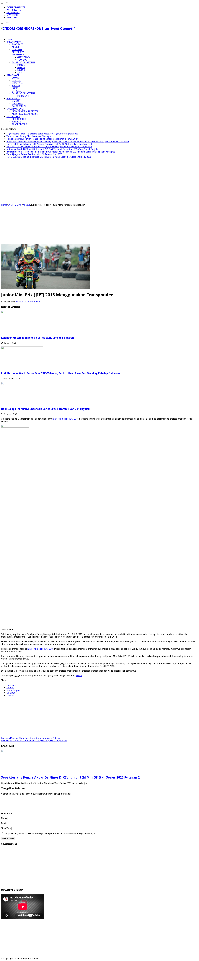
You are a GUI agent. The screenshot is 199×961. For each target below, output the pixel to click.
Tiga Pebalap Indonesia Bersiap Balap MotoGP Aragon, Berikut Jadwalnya (42, 133)
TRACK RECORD (19, 124)
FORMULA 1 (23, 96)
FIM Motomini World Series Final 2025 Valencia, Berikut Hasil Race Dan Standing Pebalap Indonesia (60, 373)
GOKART (16, 78)
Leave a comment (32, 301)
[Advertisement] (99, 183)
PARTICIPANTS (13, 10)
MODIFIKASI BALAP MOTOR (25, 111)
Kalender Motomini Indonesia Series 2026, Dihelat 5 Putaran (37, 337)
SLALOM (16, 85)
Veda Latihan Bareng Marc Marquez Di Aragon (28, 136)
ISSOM (15, 88)
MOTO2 (21, 67)
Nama (4, 818)
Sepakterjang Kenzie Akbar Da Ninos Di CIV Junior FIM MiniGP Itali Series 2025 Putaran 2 (70, 777)
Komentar (6, 813)
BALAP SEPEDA (19, 106)
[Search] (2, 3)
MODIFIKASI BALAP (15, 109)
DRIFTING (16, 80)
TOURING (22, 60)
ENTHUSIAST (12, 12)
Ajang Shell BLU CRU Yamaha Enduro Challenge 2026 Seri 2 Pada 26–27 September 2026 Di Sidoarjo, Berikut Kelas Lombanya (67, 141)
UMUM (15, 101)
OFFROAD (16, 90)
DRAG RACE (17, 83)
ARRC (19, 72)
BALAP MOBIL (13, 75)
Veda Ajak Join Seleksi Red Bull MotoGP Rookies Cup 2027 (34, 154)
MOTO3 (21, 70)
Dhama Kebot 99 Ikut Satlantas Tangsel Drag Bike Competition (34, 740)
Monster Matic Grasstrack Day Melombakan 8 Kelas (30, 738)
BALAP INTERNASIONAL (23, 62)
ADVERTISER (12, 15)
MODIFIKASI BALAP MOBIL (24, 114)
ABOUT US (11, 17)
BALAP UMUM (13, 98)
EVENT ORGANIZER (15, 7)
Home (9, 39)
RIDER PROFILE (19, 119)
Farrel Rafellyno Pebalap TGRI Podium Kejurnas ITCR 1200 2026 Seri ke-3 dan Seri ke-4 (49, 144)
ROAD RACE (17, 44)
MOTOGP (21, 65)
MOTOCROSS (18, 52)
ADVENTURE (18, 54)
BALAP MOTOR (13, 42)
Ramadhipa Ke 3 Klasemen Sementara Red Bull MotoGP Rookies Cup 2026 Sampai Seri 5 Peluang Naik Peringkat (60, 151)
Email (4, 823)
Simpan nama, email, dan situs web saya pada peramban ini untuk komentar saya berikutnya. (49, 833)
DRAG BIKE (17, 49)
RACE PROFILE (13, 116)
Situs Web (6, 828)
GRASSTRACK (23, 57)
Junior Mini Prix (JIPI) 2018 (65, 419)
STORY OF (16, 121)
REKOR (79, 675)
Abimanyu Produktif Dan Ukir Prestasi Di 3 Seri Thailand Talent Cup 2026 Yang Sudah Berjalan (52, 149)
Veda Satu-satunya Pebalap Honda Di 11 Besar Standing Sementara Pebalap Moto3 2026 (49, 146)
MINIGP (15, 47)
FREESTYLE (17, 103)
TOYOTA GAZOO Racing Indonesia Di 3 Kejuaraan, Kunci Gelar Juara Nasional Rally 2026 (48, 157)
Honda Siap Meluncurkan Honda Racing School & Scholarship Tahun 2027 (42, 139)
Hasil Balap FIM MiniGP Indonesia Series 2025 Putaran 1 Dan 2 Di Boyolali (45, 408)
